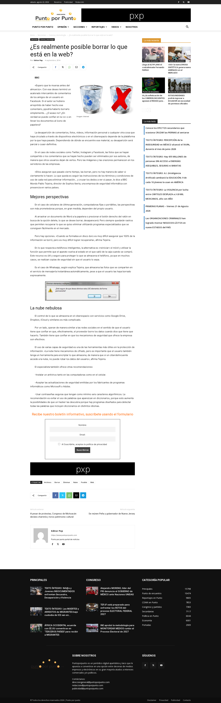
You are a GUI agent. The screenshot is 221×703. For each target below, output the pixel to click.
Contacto (187, 700)
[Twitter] (183, 2)
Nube (75, 482)
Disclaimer (151, 700)
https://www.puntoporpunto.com (64, 535)
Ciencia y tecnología (57, 35)
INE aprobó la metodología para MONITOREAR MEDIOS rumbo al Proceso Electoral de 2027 (117, 628)
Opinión (62, 26)
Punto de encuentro (151, 61)
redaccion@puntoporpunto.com (87, 685)
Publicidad (68, 2)
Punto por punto (42, 26)
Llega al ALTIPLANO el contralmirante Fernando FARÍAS (153, 67)
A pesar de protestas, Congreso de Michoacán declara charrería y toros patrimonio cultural (53, 515)
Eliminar (66, 482)
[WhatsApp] (69, 67)
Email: (82, 434)
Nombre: (82, 425)
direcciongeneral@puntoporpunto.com (91, 682)
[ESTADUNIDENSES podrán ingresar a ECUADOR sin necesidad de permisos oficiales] (179, 85)
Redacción (79, 2)
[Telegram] (83, 67)
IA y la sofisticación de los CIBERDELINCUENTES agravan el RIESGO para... (153, 98)
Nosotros (57, 2)
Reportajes (98, 26)
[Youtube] (188, 2)
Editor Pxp (38, 60)
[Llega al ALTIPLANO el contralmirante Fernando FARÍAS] (153, 54)
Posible (84, 482)
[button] (187, 27)
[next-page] (149, 110)
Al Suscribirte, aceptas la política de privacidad (84, 444)
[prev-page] (144, 110)
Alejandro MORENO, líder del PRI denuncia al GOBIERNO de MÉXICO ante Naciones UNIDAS (117, 591)
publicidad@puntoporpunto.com (87, 688)
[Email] (76, 67)
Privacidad (163, 700)
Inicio (32, 35)
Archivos (47, 482)
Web (92, 482)
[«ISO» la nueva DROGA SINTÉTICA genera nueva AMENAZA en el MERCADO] (179, 54)
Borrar (57, 482)
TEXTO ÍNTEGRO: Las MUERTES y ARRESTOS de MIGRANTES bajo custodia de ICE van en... (62, 611)
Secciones (79, 26)
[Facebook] (178, 2)
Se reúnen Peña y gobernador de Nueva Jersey (112, 513)
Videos (115, 26)
